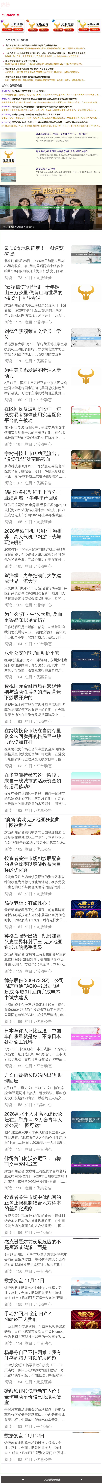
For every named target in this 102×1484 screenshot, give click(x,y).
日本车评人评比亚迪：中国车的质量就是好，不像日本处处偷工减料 (32, 1036)
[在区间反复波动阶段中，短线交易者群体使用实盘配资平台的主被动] (86, 416)
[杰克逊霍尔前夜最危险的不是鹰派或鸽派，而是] (86, 1248)
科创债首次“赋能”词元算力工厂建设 (21, 61)
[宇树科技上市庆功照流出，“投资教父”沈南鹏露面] (86, 460)
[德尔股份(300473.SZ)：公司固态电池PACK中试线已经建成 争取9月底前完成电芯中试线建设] (86, 992)
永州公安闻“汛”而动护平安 (32, 652)
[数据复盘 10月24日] (8, 174)
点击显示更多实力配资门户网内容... (51, 1469)
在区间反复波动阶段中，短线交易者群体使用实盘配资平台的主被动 (32, 414)
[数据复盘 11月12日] (86, 1442)
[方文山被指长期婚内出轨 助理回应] (86, 1082)
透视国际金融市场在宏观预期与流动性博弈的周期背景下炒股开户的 (32, 691)
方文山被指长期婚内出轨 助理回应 (33, 1077)
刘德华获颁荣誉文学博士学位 (32, 333)
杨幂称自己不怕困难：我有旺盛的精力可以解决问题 (32, 1355)
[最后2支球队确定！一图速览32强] (86, 255)
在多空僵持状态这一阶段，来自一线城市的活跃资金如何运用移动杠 (32, 780)
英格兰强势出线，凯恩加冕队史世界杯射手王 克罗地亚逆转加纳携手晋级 (33, 941)
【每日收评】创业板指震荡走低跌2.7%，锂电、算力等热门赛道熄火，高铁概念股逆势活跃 (45, 53)
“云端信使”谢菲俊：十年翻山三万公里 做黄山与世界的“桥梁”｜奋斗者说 (33, 292)
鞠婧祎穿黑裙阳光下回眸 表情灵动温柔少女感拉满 (27, 76)
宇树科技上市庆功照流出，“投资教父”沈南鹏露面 (32, 456)
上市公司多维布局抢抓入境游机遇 (18, 227)
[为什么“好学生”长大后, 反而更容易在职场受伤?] (86, 621)
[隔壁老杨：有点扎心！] (86, 910)
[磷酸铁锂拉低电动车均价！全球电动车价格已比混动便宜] (86, 1398)
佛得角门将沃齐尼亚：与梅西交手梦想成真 (32, 1161)
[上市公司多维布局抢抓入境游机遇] (51, 207)
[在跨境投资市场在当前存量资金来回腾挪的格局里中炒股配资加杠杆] (86, 737)
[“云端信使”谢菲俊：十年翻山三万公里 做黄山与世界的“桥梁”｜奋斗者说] (86, 299)
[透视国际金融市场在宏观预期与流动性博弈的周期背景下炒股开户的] (86, 693)
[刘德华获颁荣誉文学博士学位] (86, 338)
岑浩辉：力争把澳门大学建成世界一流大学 (32, 578)
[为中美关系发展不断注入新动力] (86, 382)
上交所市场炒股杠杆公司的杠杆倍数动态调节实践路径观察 (31, 45)
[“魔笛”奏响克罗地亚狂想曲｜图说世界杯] (86, 826)
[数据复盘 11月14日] (86, 1287)
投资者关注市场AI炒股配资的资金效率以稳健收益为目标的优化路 (32, 864)
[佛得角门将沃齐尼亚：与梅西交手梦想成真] (86, 1165)
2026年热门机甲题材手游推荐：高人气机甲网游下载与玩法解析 (33, 536)
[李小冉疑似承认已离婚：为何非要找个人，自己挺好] (8, 139)
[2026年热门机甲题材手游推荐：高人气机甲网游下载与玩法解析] (86, 538)
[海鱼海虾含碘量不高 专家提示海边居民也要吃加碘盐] (8, 157)
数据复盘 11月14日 (24, 1280)
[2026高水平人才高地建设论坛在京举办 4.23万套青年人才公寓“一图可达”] (86, 1120)
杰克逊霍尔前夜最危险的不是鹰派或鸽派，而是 (32, 1244)
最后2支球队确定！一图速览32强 (34, 250)
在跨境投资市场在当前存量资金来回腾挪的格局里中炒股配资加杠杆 (32, 736)
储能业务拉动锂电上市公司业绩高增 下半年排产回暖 (32, 494)
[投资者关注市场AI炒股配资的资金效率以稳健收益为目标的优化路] (86, 865)
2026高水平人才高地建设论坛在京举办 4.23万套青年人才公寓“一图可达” (33, 1119)
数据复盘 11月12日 (24, 1435)
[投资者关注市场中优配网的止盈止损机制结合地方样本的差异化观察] (86, 1204)
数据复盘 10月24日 (45, 168)
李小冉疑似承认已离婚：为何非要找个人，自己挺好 (62, 133)
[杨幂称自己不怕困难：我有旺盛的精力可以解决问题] (86, 1359)
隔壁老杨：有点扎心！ (28, 902)
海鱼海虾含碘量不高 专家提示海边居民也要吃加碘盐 (62, 151)
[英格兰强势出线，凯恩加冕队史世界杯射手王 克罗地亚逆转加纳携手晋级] (86, 943)
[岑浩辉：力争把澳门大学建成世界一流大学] (86, 582)
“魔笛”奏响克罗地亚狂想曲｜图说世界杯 (32, 822)
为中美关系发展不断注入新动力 (32, 372)
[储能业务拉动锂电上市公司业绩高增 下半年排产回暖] (86, 499)
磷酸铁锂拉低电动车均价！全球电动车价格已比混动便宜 (32, 1396)
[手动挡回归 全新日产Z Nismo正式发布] (86, 1320)
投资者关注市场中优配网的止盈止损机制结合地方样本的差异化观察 (32, 1202)
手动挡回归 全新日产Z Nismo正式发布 (27, 1316)
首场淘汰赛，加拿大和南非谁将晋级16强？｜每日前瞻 (29, 68)
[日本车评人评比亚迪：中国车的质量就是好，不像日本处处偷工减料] (86, 1037)
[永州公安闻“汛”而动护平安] (86, 660)
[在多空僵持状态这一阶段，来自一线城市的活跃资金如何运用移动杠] (86, 782)
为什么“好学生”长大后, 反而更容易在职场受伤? (33, 616)
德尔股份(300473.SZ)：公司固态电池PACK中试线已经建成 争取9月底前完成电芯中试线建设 (34, 989)
